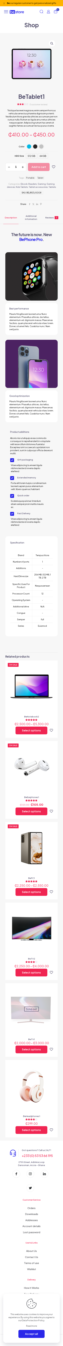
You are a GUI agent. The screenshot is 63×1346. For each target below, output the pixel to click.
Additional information (31, 217)
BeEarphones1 (31, 797)
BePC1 (31, 878)
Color (21, 146)
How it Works (31, 1287)
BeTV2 (31, 958)
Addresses (31, 1220)
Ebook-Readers (29, 184)
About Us (31, 1250)
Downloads (31, 1213)
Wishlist (31, 1269)
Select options (31, 730)
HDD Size (19, 156)
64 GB (43, 155)
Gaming (42, 184)
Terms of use (31, 1262)
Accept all (31, 1334)
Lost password (31, 1232)
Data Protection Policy (33, 1320)
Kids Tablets (22, 187)
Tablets (52, 187)
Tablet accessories (38, 187)
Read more (31, 1326)
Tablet (40, 178)
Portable (30, 178)
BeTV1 (31, 1039)
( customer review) (38, 104)
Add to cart (39, 167)
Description (11, 217)
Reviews (51, 217)
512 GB (31, 155)
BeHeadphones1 (31, 1116)
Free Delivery (31, 1293)
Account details (31, 1226)
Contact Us (31, 1256)
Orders (31, 1207)
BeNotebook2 (31, 716)
